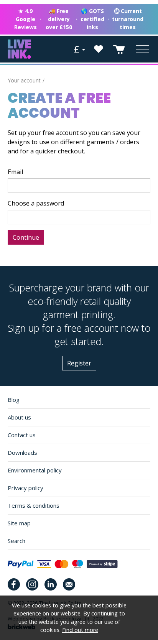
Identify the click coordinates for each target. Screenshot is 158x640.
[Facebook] (14, 584)
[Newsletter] (69, 584)
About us (19, 417)
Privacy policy (25, 488)
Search (16, 541)
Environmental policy (35, 470)
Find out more (80, 629)
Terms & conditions (33, 505)
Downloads (22, 452)
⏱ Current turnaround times (127, 19)
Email (15, 172)
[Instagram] (32, 584)
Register (79, 363)
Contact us (22, 435)
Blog (14, 399)
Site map (19, 523)
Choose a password (36, 203)
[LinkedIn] (50, 584)
